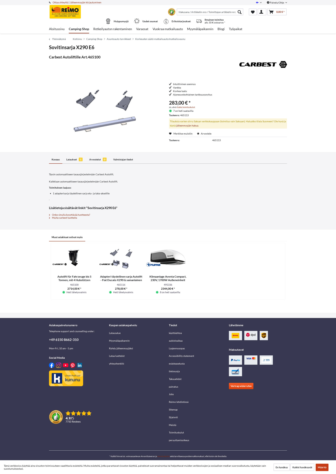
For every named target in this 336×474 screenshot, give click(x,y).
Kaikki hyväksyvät (302, 467)
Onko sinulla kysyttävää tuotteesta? (70, 214)
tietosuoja (174, 371)
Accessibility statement (181, 355)
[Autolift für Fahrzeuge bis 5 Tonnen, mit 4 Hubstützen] (74, 257)
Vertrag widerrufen (241, 385)
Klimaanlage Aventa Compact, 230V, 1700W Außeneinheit (167, 278)
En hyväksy (282, 467)
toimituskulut (163, 456)
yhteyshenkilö (116, 363)
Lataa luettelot (117, 355)
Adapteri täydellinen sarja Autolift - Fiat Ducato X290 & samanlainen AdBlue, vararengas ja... (121, 278)
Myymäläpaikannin (119, 340)
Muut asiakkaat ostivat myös (67, 237)
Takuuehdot (175, 378)
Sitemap (173, 409)
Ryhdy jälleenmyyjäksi (121, 348)
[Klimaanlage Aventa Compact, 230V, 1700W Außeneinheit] (168, 257)
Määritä (322, 467)
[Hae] (239, 11)
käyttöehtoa (175, 332)
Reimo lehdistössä (178, 401)
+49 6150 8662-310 (64, 340)
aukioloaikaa (176, 340)
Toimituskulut (176, 432)
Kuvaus (56, 159)
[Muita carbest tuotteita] (263, 67)
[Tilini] (262, 11)
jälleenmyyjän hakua (187, 125)
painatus (173, 386)
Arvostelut (97, 159)
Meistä (172, 424)
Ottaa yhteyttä (60, 2)
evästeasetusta (177, 363)
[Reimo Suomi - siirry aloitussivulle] (78, 10)
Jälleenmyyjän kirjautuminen (85, 2)
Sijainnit (173, 417)
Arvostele (205, 133)
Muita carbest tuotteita (64, 217)
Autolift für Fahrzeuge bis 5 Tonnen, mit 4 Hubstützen (74, 278)
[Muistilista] (253, 11)
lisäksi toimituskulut (186, 107)
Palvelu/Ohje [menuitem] (277, 2)
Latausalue (115, 332)
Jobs (171, 394)
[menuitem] (210, 11)
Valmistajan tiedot (123, 159)
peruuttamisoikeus (179, 440)
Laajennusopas (177, 348)
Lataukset (73, 159)
